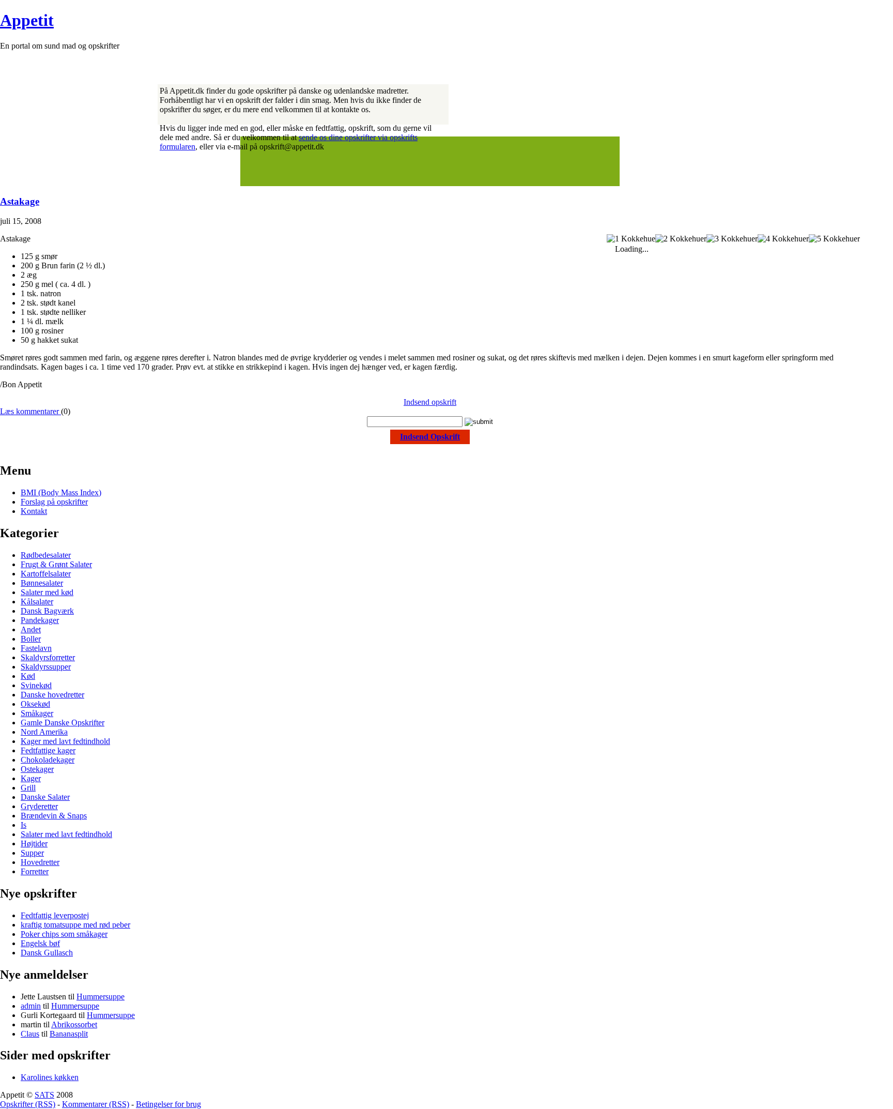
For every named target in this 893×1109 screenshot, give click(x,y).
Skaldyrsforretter (48, 657)
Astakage (19, 201)
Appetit (27, 20)
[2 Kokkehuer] (680, 239)
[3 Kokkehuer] (732, 239)
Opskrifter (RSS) (27, 1104)
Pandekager (40, 620)
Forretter (35, 871)
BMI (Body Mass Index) (61, 492)
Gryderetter (39, 806)
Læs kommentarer (30, 411)
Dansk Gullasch (47, 952)
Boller (31, 638)
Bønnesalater (42, 583)
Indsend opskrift (430, 402)
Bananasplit (69, 1033)
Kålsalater (37, 601)
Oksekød (35, 704)
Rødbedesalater (46, 555)
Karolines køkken (50, 1077)
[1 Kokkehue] (631, 239)
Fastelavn (36, 648)
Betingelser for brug (168, 1104)
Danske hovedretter (52, 694)
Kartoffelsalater (46, 573)
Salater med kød (47, 592)
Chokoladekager (47, 759)
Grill (28, 787)
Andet (31, 629)
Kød (28, 676)
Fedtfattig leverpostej (55, 915)
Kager (31, 778)
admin (31, 1005)
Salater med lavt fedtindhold (66, 834)
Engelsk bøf (40, 943)
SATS (44, 1094)
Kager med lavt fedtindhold (65, 741)
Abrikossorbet (74, 1024)
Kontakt (34, 511)
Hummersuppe (100, 996)
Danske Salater (45, 797)
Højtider (34, 843)
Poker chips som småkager (64, 934)
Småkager (37, 713)
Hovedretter (40, 862)
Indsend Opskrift (430, 436)
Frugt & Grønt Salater (56, 564)
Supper (32, 852)
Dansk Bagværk (47, 610)
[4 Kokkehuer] (783, 239)
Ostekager (37, 769)
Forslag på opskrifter (54, 501)
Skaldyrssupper (46, 666)
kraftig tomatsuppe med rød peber (75, 924)
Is (23, 825)
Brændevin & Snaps (54, 815)
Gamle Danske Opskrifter (62, 722)
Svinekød (36, 685)
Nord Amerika (44, 731)
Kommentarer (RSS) (95, 1104)
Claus (30, 1033)
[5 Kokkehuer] (834, 239)
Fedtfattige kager (48, 750)
